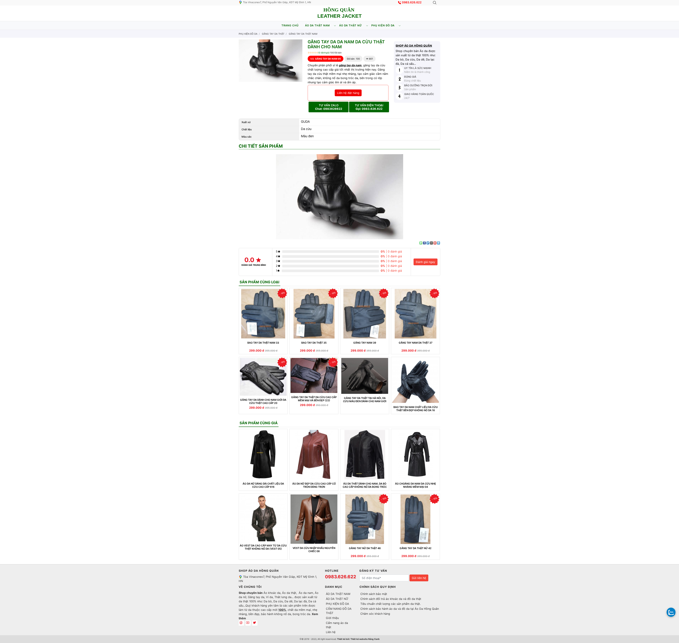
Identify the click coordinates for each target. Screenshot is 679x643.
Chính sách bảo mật (373, 594)
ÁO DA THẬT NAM (317, 25)
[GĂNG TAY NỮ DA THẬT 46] (364, 519)
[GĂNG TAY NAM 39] (364, 313)
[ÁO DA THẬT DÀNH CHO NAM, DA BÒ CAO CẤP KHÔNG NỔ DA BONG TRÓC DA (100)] (364, 454)
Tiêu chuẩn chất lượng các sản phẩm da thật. (390, 604)
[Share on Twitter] (428, 243)
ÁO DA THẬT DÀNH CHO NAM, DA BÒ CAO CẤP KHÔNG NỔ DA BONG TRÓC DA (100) (365, 485)
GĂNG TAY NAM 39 (364, 342)
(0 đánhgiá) (324, 52)
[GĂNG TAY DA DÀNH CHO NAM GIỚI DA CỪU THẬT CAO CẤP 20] (263, 376)
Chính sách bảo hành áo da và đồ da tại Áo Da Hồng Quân (399, 608)
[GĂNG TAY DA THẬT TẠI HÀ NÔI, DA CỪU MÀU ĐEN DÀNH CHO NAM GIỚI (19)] (364, 376)
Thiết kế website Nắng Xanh (364, 639)
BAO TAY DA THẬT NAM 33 (263, 342)
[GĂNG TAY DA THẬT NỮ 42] (415, 519)
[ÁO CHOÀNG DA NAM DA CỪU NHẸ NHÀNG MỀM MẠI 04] (415, 454)
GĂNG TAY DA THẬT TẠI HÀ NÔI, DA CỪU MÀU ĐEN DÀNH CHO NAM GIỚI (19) (364, 399)
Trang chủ (290, 25)
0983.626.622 (412, 2)
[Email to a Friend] (431, 243)
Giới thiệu (332, 618)
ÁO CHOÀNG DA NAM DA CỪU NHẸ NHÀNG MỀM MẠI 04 (415, 485)
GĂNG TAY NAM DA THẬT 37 (415, 342)
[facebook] (241, 623)
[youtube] (248, 623)
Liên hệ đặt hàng (348, 93)
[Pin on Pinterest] (435, 243)
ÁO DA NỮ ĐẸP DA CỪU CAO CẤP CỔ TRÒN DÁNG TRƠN (314, 485)
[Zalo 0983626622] (671, 612)
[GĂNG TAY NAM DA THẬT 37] (415, 313)
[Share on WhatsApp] (421, 243)
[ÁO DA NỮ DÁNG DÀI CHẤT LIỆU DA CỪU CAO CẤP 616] (263, 454)
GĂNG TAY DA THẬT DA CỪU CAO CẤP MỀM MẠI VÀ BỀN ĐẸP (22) (314, 399)
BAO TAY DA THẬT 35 (314, 342)
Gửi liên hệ (419, 578)
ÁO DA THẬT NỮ (350, 25)
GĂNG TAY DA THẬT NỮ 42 (415, 548)
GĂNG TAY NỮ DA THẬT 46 (365, 548)
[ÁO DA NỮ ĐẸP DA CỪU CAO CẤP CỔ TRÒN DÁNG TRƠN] (314, 454)
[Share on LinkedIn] (438, 243)
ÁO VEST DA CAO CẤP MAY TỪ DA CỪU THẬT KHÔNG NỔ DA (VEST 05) (263, 547)
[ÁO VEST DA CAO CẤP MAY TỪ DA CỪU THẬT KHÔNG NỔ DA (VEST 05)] (263, 518)
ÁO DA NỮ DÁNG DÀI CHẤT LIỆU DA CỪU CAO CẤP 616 (263, 485)
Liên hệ (330, 632)
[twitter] (254, 623)
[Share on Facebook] (424, 243)
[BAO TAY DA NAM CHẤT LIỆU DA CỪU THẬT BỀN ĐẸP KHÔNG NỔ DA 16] (415, 380)
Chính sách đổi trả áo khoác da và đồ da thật (390, 599)
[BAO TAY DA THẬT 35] (314, 313)
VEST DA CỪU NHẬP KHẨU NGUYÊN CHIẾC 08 (314, 549)
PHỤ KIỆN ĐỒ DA (382, 25)
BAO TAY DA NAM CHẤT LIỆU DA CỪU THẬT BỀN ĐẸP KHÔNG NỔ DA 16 (415, 409)
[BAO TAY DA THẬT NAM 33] (263, 313)
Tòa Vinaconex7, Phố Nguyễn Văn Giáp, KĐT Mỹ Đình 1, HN (276, 2)
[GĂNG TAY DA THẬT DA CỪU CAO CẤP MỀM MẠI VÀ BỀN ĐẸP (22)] (314, 375)
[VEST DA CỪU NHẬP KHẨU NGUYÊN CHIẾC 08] (314, 519)
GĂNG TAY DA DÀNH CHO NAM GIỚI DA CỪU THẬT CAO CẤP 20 (263, 401)
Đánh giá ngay (425, 262)
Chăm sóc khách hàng (375, 613)
